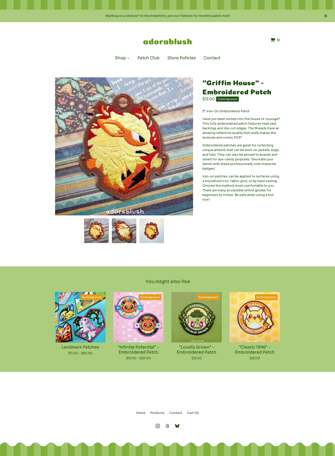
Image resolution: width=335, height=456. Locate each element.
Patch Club (148, 57)
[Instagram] (158, 426)
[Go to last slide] (60, 146)
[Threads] (167, 426)
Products (157, 413)
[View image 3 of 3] (151, 230)
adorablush (167, 40)
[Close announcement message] (326, 16)
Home (140, 413)
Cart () (193, 413)
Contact (212, 57)
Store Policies (181, 57)
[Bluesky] (177, 426)
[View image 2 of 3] (124, 230)
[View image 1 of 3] (96, 230)
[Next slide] (188, 146)
